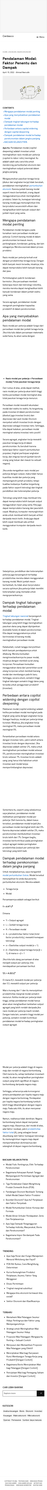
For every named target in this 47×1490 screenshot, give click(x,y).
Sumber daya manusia (31, 1420)
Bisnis (21, 1411)
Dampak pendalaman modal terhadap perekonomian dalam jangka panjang (22, 137)
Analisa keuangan (10, 1411)
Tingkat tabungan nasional (15, 616)
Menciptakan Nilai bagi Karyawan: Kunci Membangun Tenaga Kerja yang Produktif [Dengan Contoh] (24, 1356)
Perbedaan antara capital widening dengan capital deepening (21, 130)
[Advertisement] (23, 16)
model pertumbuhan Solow (16, 875)
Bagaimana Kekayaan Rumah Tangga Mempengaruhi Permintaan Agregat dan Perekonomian (25, 1176)
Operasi (6, 1420)
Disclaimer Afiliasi (25, 1483)
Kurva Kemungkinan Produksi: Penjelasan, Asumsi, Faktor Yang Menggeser (21, 1275)
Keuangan (7, 1415)
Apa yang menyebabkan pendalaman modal (22, 117)
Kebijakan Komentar (23, 1485)
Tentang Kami (23, 1481)
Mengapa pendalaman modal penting (22, 111)
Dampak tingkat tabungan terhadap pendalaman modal (21, 123)
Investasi (38, 1411)
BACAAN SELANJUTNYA (15, 142)
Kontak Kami (37, 1485)
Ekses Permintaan (14, 1283)
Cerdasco (8, 36)
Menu (41, 37)
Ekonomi (29, 1411)
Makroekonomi (19, 1415)
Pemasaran (16, 1420)
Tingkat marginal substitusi (19, 1288)
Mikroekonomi (33, 1415)
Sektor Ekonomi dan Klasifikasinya (23, 1301)
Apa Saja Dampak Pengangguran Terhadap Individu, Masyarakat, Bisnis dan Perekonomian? (24, 1227)
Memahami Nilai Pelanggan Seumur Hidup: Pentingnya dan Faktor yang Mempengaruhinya (23, 1320)
